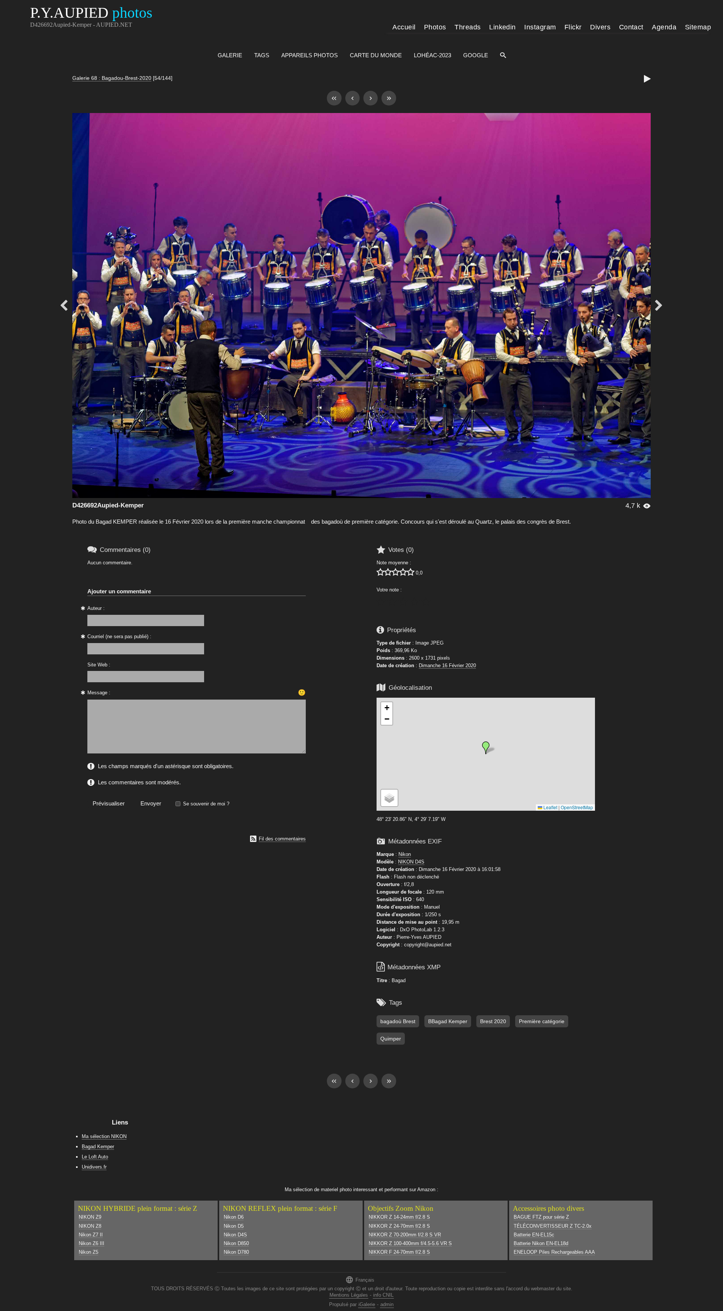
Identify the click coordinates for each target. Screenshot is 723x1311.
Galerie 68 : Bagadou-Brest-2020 (111, 78)
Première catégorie (541, 1021)
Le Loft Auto (95, 1157)
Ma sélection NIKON (104, 1136)
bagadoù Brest (397, 1021)
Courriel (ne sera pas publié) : (119, 636)
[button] (486, 747)
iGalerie (366, 1304)
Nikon (404, 854)
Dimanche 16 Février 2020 (447, 665)
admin (387, 1304)
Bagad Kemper (98, 1146)
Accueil (403, 27)
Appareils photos (309, 55)
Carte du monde (376, 55)
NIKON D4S (411, 862)
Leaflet (549, 807)
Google (475, 55)
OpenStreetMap (577, 807)
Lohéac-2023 (432, 55)
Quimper (390, 1039)
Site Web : (98, 665)
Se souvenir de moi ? (206, 804)
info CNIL (383, 1295)
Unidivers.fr (94, 1167)
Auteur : (96, 608)
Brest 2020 (493, 1021)
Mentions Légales (348, 1295)
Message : (98, 692)
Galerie (230, 55)
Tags (261, 55)
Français (359, 1279)
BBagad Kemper (447, 1021)
